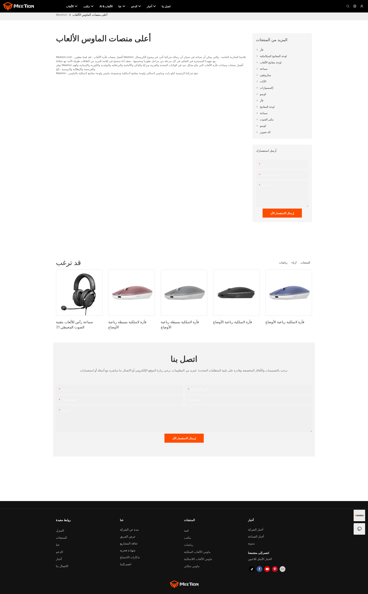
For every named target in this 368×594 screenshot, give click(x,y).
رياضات (283, 262)
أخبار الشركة (255, 529)
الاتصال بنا (62, 566)
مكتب (187, 537)
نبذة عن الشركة (129, 529)
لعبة (186, 530)
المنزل (60, 530)
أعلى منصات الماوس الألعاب (89, 15)
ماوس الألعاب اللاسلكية (198, 559)
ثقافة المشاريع (128, 543)
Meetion (61, 15)
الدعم (59, 552)
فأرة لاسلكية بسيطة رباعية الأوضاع (127, 324)
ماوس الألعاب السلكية (197, 552)
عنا (58, 545)
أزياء (294, 262)
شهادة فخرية (128, 550)
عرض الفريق (128, 536)
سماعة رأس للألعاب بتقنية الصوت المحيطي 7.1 (74, 324)
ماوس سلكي (192, 566)
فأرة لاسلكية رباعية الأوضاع (232, 322)
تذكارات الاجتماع (130, 557)
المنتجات (305, 262)
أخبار (59, 559)
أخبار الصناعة (256, 536)
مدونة (251, 543)
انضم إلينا (125, 564)
